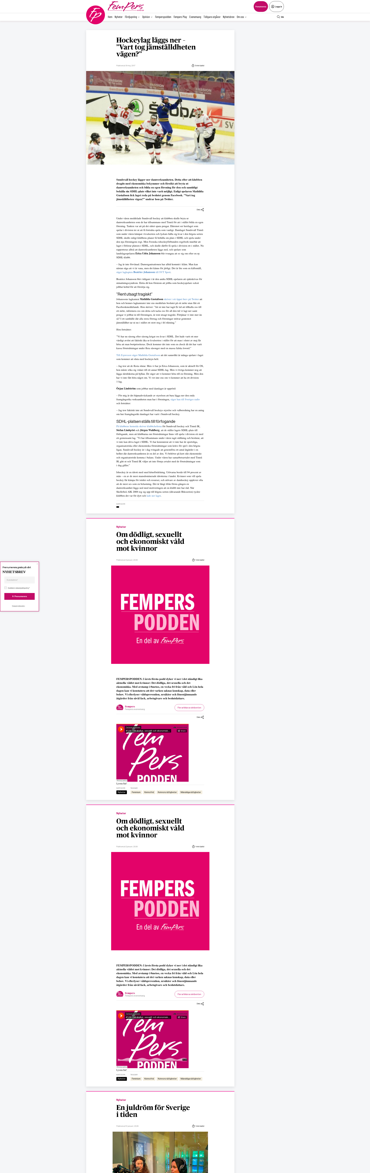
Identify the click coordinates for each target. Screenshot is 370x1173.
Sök (282, 16)
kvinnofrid (149, 792)
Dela (198, 210)
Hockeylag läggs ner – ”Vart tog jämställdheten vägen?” (156, 47)
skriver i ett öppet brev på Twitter (181, 299)
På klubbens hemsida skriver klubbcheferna (139, 426)
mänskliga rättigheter (191, 792)
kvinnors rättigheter (167, 792)
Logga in (278, 6)
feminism (136, 792)
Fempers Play (180, 17)
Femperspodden (163, 17)
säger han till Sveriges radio (185, 399)
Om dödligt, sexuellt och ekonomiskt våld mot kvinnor (150, 541)
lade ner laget (154, 495)
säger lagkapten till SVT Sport (143, 272)
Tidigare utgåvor (212, 17)
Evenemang (195, 17)
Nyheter (119, 17)
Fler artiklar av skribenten (189, 707)
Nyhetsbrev (228, 17)
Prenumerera (260, 6)
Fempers (130, 707)
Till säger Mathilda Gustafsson (138, 355)
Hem (110, 17)
